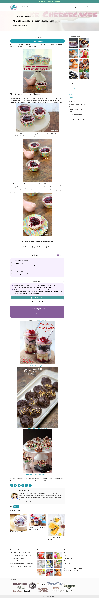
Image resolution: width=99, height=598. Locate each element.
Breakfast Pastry (73, 86)
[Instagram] (27, 7)
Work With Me (68, 558)
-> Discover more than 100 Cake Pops (49, 1)
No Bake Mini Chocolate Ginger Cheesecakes (37, 474)
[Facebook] (20, 7)
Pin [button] (48, 247)
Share (40, 247)
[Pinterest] (30, 7)
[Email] (19, 485)
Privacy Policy (67, 561)
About (65, 552)
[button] (31, 37)
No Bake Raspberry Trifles (37, 366)
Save (26, 247)
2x (60, 255)
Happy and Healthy (74, 89)
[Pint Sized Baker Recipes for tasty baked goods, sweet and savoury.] (13, 7)
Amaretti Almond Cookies (75, 114)
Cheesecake (15, 16)
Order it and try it (26, 192)
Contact (66, 555)
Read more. (33, 502)
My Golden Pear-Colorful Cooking (73, 568)
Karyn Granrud (17, 25)
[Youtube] (25, 7)
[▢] (12, 260)
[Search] (87, 7)
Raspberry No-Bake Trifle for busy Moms (21, 555)
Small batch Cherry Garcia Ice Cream (20, 552)
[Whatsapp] (11, 485)
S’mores (71, 97)
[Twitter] (22, 7)
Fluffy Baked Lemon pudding (76, 117)
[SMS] (15, 485)
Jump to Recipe (38, 41)
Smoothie (71, 91)
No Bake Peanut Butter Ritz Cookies (37, 428)
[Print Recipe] (32, 247)
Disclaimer (67, 563)
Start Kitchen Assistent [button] (38, 298)
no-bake (16, 506)
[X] (26, 485)
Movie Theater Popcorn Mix (17, 569)
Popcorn (71, 94)
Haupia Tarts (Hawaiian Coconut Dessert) (21, 566)
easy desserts (41, 320)
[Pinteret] (22, 485)
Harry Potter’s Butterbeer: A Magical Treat (21, 563)
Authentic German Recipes (71, 570)
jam (30, 190)
